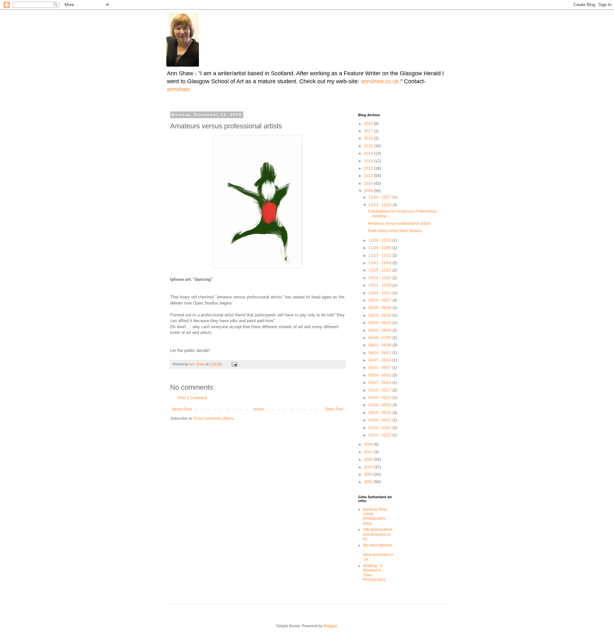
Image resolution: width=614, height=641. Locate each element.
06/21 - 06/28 (380, 345)
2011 (369, 176)
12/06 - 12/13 (380, 240)
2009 (369, 191)
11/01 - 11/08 (380, 263)
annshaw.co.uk (380, 81)
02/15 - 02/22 (380, 435)
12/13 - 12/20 (380, 205)
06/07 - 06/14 (380, 360)
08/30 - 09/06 (380, 307)
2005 (369, 467)
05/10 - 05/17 (380, 390)
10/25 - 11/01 (380, 270)
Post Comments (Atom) (214, 418)
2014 (369, 153)
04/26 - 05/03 (380, 405)
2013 (369, 161)
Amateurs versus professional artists (399, 223)
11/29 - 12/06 (380, 248)
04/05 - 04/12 (380, 420)
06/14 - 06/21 (380, 353)
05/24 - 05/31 (380, 375)
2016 (369, 138)
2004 (369, 474)
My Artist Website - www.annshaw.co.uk (378, 552)
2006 (369, 459)
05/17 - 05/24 (380, 382)
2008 (369, 444)
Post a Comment (192, 398)
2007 (369, 452)
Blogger (330, 626)
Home (258, 409)
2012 (369, 168)
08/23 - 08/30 (380, 315)
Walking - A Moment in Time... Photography (374, 573)
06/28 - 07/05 (380, 338)
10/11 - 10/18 (380, 285)
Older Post (334, 409)
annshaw (178, 89)
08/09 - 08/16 (380, 322)
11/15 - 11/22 (380, 255)
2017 (369, 131)
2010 (369, 183)
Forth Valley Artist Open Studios (395, 231)
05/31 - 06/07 (380, 367)
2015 (369, 146)
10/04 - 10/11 (380, 293)
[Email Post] (234, 364)
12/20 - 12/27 (380, 197)
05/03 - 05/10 (380, 397)
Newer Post (182, 409)
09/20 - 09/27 (380, 300)
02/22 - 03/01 (380, 428)
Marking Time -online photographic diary (376, 516)
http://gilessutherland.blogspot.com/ (377, 534)
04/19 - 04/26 (380, 412)
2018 (369, 123)
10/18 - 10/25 (380, 278)
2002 (369, 482)
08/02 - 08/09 (380, 330)
